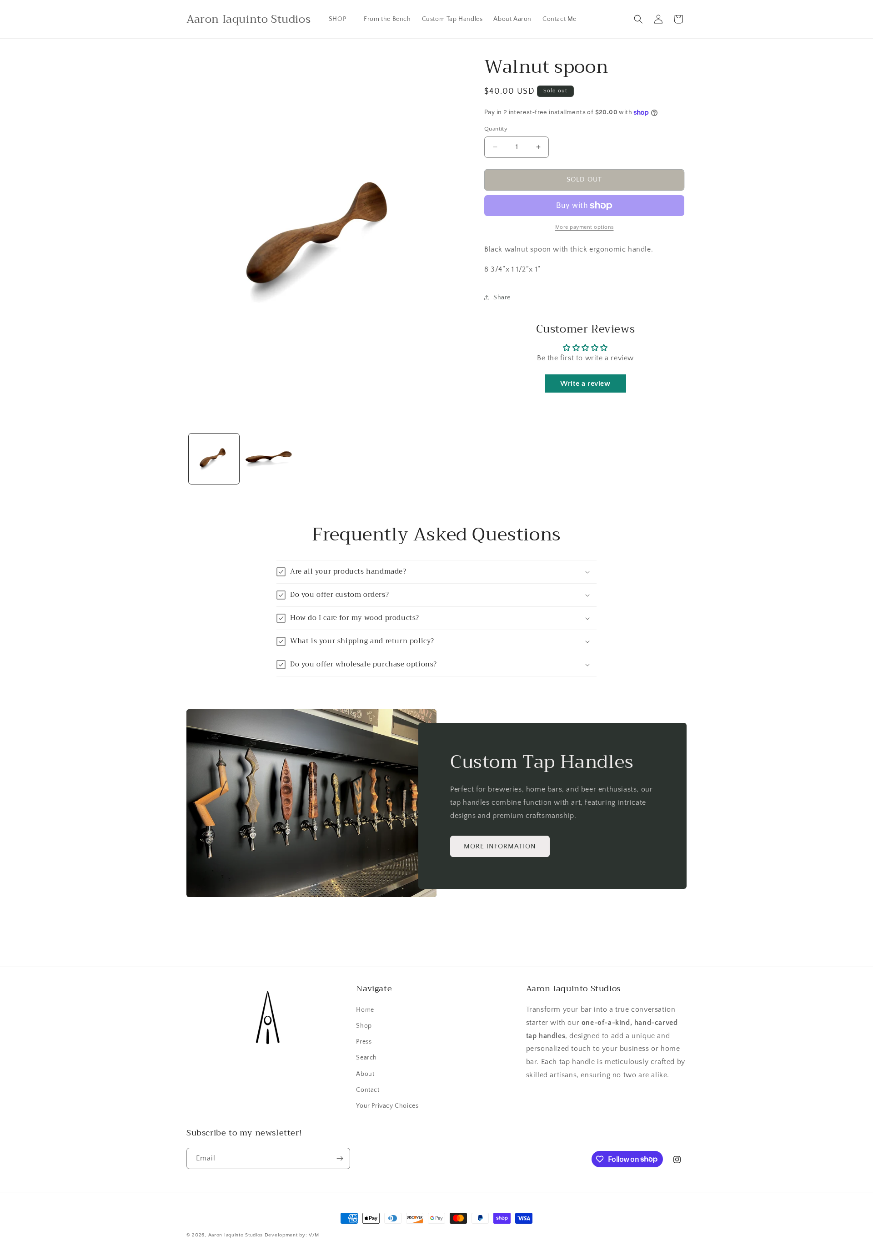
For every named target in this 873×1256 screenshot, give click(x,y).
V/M (314, 1235)
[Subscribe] (340, 1158)
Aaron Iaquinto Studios (235, 1235)
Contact (367, 1090)
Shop (363, 1025)
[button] (340, 19)
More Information (500, 846)
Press (363, 1041)
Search (366, 1057)
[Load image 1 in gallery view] (214, 459)
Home (365, 1010)
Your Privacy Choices (387, 1106)
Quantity (495, 129)
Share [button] (502, 297)
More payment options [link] (584, 227)
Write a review (585, 383)
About (365, 1074)
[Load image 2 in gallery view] (269, 459)
